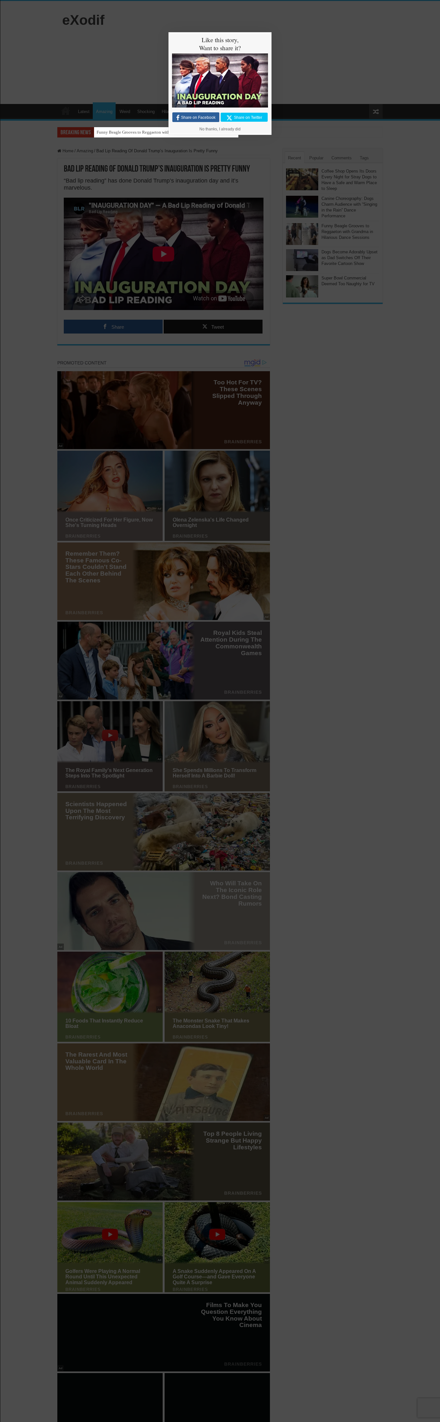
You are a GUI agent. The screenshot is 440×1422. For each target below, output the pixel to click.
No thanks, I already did (220, 129)
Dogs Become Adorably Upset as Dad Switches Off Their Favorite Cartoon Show (166, 132)
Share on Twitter (248, 117)
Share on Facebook (198, 117)
